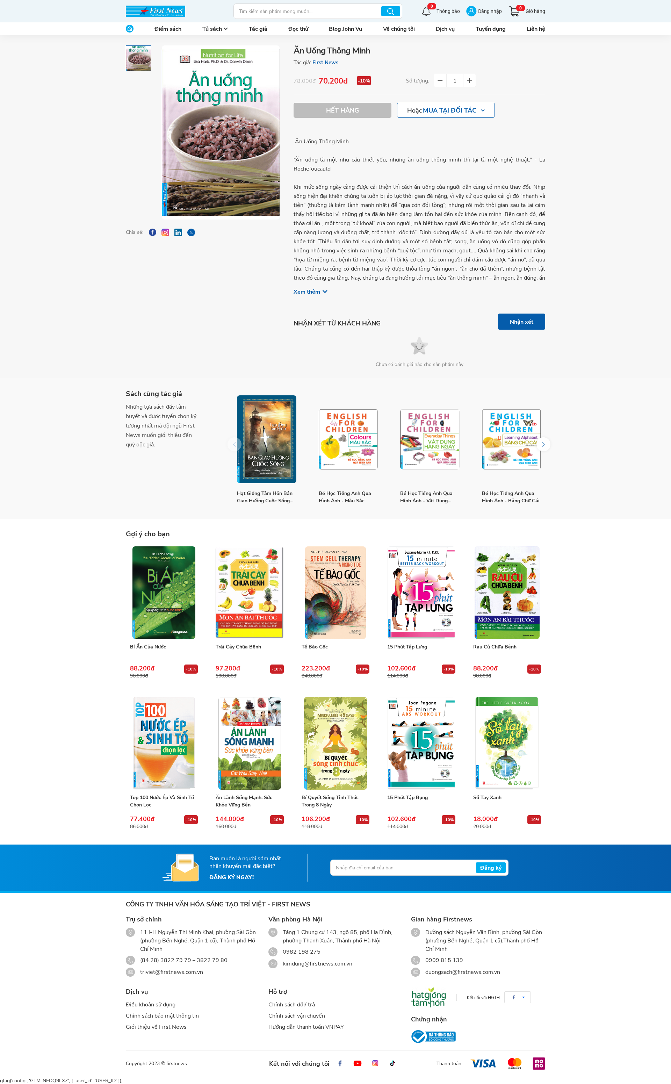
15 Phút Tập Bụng (407, 797)
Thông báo (445, 10)
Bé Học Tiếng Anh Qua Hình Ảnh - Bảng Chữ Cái (511, 497)
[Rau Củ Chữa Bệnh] (507, 592)
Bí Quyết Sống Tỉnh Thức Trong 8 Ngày (330, 801)
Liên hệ (536, 28)
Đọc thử (298, 28)
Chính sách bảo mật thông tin (162, 1015)
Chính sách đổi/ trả (291, 1004)
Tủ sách (212, 28)
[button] (543, 444)
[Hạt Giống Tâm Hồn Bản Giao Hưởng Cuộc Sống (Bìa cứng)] (266, 439)
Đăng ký (491, 867)
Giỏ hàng (532, 10)
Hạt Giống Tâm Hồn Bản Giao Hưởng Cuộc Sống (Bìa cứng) (265, 497)
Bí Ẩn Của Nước (148, 646)
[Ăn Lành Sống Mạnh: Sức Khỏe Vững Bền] (249, 743)
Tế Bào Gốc (315, 646)
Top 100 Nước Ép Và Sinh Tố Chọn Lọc (162, 801)
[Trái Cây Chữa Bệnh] (249, 592)
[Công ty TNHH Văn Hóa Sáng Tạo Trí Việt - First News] (155, 11)
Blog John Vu (345, 28)
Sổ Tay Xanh (487, 797)
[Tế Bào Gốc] (335, 592)
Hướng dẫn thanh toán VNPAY (306, 1026)
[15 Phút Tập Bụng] (421, 743)
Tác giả (258, 28)
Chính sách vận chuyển (296, 1015)
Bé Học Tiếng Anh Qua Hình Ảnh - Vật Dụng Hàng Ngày (426, 497)
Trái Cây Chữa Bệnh (238, 646)
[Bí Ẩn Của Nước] (164, 592)
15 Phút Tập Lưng (407, 646)
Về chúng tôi (399, 28)
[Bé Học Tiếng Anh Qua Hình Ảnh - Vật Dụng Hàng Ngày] (430, 439)
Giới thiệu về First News (156, 1026)
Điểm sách (167, 28)
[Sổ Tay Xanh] (507, 743)
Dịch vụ (445, 28)
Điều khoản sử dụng (150, 1004)
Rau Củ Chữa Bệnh (495, 646)
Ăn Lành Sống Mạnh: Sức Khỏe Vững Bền (244, 801)
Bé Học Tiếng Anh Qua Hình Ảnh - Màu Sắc (345, 497)
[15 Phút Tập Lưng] (421, 592)
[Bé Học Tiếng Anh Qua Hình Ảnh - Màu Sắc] (348, 439)
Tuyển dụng (491, 28)
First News (325, 62)
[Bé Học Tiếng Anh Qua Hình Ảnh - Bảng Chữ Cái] (511, 439)
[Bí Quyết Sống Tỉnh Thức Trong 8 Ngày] (335, 743)
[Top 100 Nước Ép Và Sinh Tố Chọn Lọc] (164, 743)
